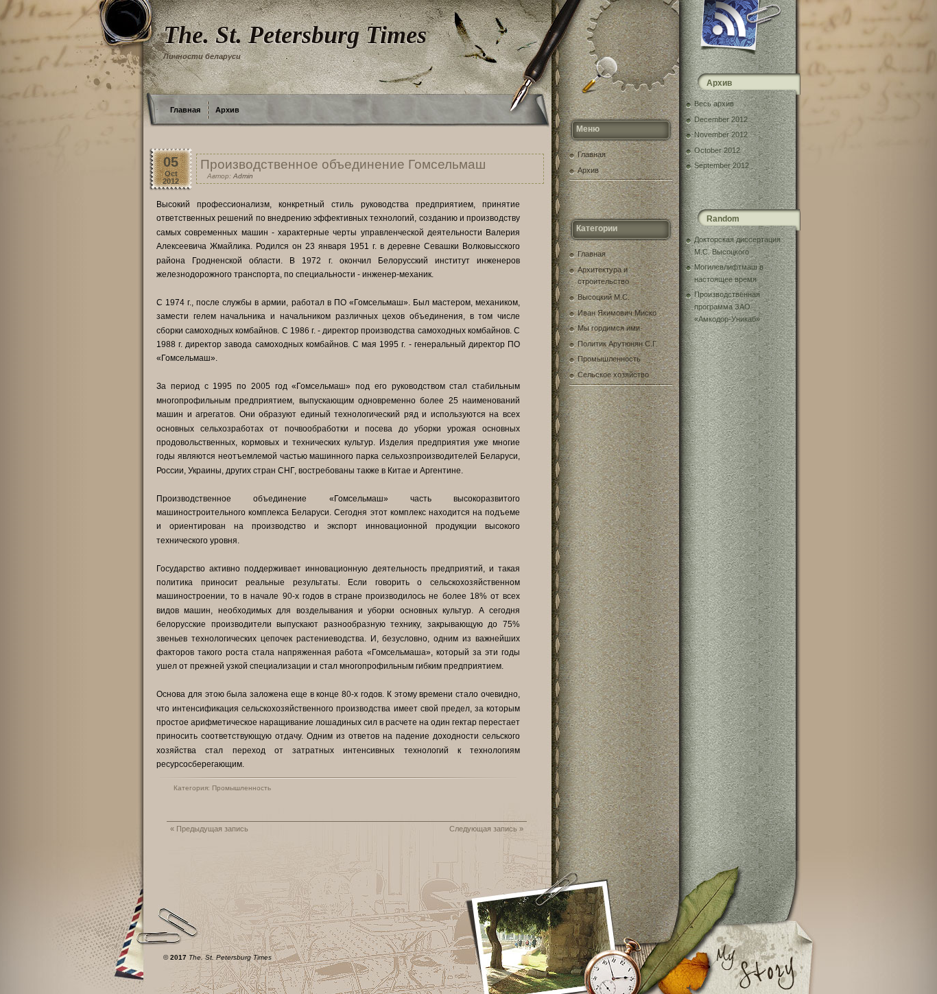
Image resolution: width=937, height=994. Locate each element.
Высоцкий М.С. (604, 297)
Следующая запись (483, 829)
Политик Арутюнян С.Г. (618, 344)
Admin (243, 176)
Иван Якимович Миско (617, 313)
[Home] (335, 44)
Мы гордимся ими (609, 328)
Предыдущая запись (212, 829)
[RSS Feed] (741, 27)
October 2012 (717, 150)
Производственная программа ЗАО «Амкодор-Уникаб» (727, 306)
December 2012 (721, 119)
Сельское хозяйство (613, 374)
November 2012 (721, 134)
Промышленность (241, 788)
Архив (227, 110)
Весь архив (714, 103)
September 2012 (721, 165)
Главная (185, 110)
